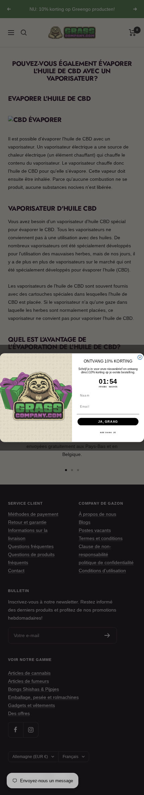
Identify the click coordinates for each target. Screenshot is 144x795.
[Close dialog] (140, 357)
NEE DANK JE (108, 432)
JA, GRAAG (108, 421)
